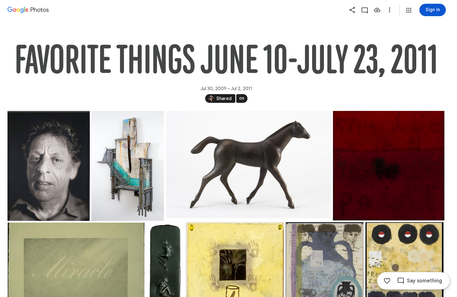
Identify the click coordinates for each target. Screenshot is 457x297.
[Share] (352, 10)
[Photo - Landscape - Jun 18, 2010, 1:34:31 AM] (389, 166)
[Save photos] (377, 10)
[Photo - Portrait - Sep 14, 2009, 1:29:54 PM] (127, 166)
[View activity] (364, 10)
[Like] (387, 281)
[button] (409, 10)
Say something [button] (424, 281)
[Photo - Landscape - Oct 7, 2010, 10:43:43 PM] (248, 166)
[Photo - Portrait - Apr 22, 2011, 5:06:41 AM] (48, 166)
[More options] (389, 10)
